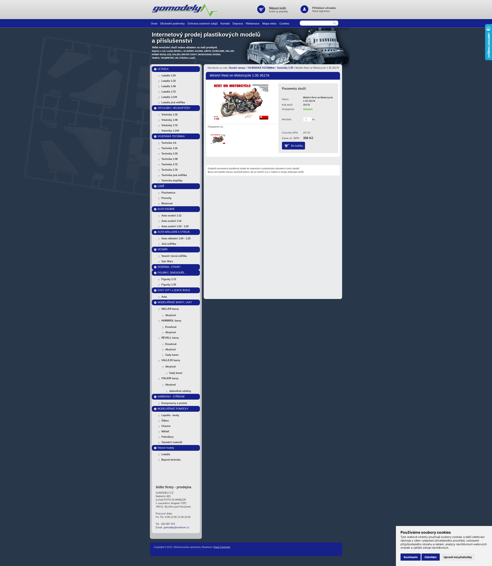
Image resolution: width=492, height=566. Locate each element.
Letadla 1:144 (169, 97)
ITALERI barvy (169, 378)
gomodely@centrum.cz (176, 527)
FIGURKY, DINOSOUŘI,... (172, 272)
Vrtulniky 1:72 (169, 125)
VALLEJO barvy (170, 360)
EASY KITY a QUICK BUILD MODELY (174, 291)
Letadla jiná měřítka (173, 102)
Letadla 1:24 (168, 75)
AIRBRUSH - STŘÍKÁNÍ (171, 396)
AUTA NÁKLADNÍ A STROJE (174, 231)
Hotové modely (166, 447)
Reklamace (252, 23)
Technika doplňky (171, 180)
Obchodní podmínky (172, 23)
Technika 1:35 (169, 153)
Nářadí (165, 431)
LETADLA (163, 69)
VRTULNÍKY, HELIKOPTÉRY (174, 108)
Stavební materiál (171, 442)
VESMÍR (162, 249)
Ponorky (166, 198)
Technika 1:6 (168, 142)
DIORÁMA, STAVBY (169, 266)
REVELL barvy (170, 337)
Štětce (165, 420)
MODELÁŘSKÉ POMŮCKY (173, 408)
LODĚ (161, 186)
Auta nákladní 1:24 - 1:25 (175, 238)
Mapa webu (269, 23)
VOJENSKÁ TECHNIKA (171, 136)
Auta (164, 296)
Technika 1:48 (169, 159)
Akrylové (170, 315)
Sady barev (172, 354)
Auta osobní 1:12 (171, 215)
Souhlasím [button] (411, 557)
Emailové (170, 327)
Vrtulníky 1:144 (170, 130)
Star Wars (167, 261)
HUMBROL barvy (171, 320)
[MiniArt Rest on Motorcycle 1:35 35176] (241, 101)
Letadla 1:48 (168, 86)
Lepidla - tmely (170, 415)
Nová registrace (321, 11)
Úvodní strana (237, 67)
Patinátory (167, 436)
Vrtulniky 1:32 (169, 114)
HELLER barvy (170, 308)
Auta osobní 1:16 (171, 221)
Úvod (154, 23)
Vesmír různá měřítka (174, 256)
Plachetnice (168, 192)
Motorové (167, 203)
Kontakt (225, 23)
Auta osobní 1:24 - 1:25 (175, 226)
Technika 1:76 (169, 169)
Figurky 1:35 (168, 284)
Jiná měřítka (168, 243)
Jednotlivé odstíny (180, 391)
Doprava (238, 23)
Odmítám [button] (431, 557)
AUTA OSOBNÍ (166, 209)
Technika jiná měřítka (174, 175)
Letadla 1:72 (168, 91)
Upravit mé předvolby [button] (458, 557)
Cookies (284, 23)
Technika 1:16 (169, 148)
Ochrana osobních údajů (203, 23)
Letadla (165, 454)
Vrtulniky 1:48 (169, 120)
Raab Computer (222, 547)
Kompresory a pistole (174, 403)
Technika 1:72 (169, 164)
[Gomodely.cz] (185, 16)
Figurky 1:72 (168, 279)
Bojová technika (170, 459)
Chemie (165, 426)
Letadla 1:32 (168, 80)
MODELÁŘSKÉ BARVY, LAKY (175, 302)
